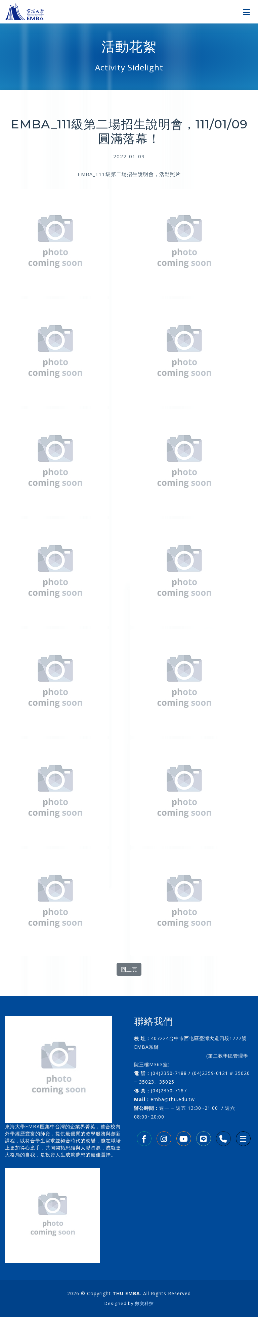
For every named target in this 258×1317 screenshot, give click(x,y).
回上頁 (129, 969)
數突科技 (144, 1303)
